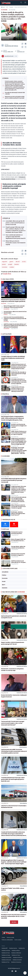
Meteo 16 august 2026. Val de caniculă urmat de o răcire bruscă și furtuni (14, 306)
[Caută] (21, 2)
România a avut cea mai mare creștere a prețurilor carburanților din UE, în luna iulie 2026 (13, 916)
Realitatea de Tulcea (16, 955)
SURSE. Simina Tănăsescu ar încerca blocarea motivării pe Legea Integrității (18, 433)
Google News (7, 273)
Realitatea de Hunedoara (16, 962)
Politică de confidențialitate (7, 939)
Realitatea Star (22, 948)
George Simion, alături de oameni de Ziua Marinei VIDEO (18, 548)
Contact (3, 937)
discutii (18, 261)
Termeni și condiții (10, 937)
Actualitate (6, 309)
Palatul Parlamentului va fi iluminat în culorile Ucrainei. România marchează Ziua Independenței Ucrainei (19, 366)
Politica (5, 314)
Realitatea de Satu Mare (6, 957)
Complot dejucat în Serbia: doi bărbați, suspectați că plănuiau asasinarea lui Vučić (13, 358)
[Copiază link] (22, 43)
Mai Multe (14, 922)
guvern (11, 261)
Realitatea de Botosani (17, 957)
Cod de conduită (18, 939)
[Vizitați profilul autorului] (2, 45)
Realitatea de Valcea (11, 46)
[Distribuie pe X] (25, 47)
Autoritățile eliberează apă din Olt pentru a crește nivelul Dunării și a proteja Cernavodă (15, 222)
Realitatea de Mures (16, 950)
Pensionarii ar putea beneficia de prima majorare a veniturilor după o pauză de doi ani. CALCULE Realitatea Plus (13, 301)
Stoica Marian (23, 803)
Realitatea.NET (5, 948)
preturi (4, 264)
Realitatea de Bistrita (6, 950)
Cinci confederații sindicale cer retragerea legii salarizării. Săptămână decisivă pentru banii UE (15, 236)
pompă (10, 264)
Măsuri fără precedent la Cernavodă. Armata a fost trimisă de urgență (15, 242)
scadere (12, 267)
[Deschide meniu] (25, 3)
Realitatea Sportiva (13, 948)
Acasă (4, 7)
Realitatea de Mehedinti (16, 952)
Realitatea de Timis (5, 962)
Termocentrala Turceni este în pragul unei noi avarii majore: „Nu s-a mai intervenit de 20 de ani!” (12, 723)
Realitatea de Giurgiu (6, 955)
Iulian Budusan (23, 747)
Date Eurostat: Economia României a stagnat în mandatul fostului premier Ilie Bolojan (15, 318)
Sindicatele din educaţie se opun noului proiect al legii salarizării (18, 373)
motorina (4, 267)
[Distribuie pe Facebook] (25, 43)
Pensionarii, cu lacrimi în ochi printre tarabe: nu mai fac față (12, 669)
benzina (16, 264)
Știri (7, 7)
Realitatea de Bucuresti (6, 959)
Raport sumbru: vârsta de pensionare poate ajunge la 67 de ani (12, 643)
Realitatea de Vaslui (6, 952)
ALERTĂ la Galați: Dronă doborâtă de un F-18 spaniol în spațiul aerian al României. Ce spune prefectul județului (15, 325)
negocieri (4, 261)
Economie (11, 7)
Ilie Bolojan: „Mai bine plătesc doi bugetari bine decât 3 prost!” (18, 513)
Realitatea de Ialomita (17, 959)
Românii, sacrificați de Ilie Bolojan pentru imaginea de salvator (19, 426)
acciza (24, 261)
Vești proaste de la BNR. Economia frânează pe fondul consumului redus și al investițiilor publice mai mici (14, 751)
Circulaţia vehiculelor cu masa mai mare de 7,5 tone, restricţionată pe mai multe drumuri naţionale (18, 381)
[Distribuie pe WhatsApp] (22, 47)
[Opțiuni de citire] (25, 973)
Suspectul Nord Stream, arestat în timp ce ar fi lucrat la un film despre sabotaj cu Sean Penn (17, 389)
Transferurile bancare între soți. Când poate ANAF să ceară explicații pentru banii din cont (12, 779)
